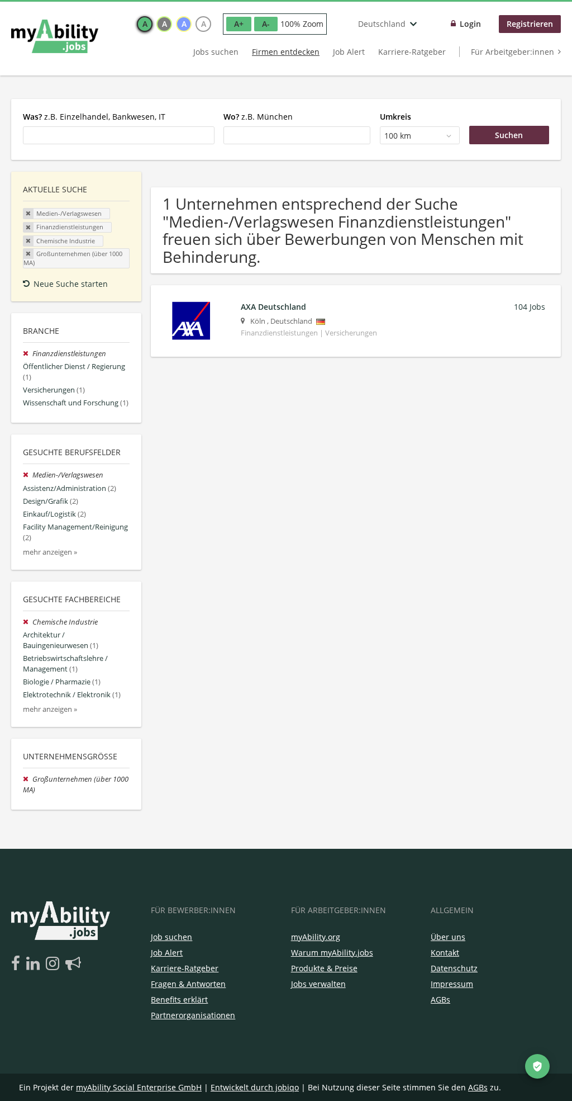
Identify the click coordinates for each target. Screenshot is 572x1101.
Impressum (452, 984)
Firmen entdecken (286, 51)
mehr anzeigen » (50, 552)
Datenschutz (454, 968)
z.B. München (258, 116)
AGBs (440, 999)
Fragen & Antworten (188, 984)
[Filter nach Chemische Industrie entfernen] (27, 622)
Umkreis (395, 116)
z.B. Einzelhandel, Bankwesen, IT (94, 116)
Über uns (448, 937)
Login (470, 23)
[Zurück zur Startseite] (54, 36)
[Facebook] (17, 964)
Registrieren (530, 23)
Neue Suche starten (71, 283)
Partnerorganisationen (193, 1015)
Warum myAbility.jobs (332, 952)
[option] (144, 24)
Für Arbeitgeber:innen (512, 51)
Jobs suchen (216, 51)
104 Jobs (529, 306)
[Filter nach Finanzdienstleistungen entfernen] (27, 353)
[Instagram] (54, 964)
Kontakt (445, 952)
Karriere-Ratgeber (412, 51)
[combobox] (118, 135)
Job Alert (349, 51)
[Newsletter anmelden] (73, 964)
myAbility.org (315, 937)
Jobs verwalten (318, 984)
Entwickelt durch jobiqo (255, 1087)
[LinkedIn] (35, 964)
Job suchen (171, 937)
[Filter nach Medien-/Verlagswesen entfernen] (27, 475)
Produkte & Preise (324, 968)
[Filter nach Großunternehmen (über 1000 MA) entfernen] (27, 779)
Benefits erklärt (179, 999)
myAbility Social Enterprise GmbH (139, 1087)
